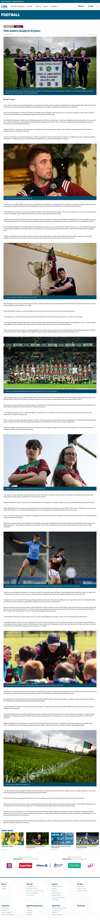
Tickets (38, 7)
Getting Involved (57, 886)
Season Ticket (81, 889)
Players (54, 889)
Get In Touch (30, 895)
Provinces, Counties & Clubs (35, 891)
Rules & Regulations (33, 893)
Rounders (29, 915)
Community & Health (58, 897)
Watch (29, 7)
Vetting (54, 912)
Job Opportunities (32, 889)
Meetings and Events (7, 915)
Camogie (29, 910)
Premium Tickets (82, 891)
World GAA (55, 900)
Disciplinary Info (57, 910)
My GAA (90, 6)
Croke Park (5, 906)
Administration (31, 886)
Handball (29, 912)
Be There (80, 884)
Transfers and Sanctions (59, 908)
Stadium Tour (5, 910)
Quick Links (56, 906)
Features (54, 7)
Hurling (3, 889)
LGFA (28, 908)
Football (3, 886)
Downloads (81, 906)
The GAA (81, 6)
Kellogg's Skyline (6, 912)
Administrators (56, 893)
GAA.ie (3, 884)
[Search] (98, 6)
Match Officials (56, 895)
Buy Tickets (80, 886)
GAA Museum (5, 908)
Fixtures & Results (17, 7)
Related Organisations (34, 906)
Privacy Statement (57, 915)
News (46, 7)
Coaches (54, 891)
